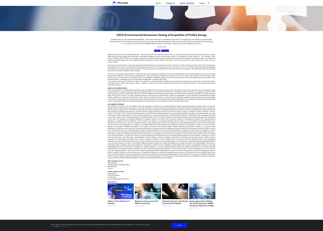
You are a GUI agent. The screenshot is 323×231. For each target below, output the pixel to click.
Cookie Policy (63, 226)
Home (158, 3)
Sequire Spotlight (187, 3)
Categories (170, 3)
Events (202, 3)
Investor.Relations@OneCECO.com (118, 179)
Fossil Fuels (165, 50)
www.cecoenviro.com (182, 101)
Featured (157, 50)
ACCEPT (179, 225)
